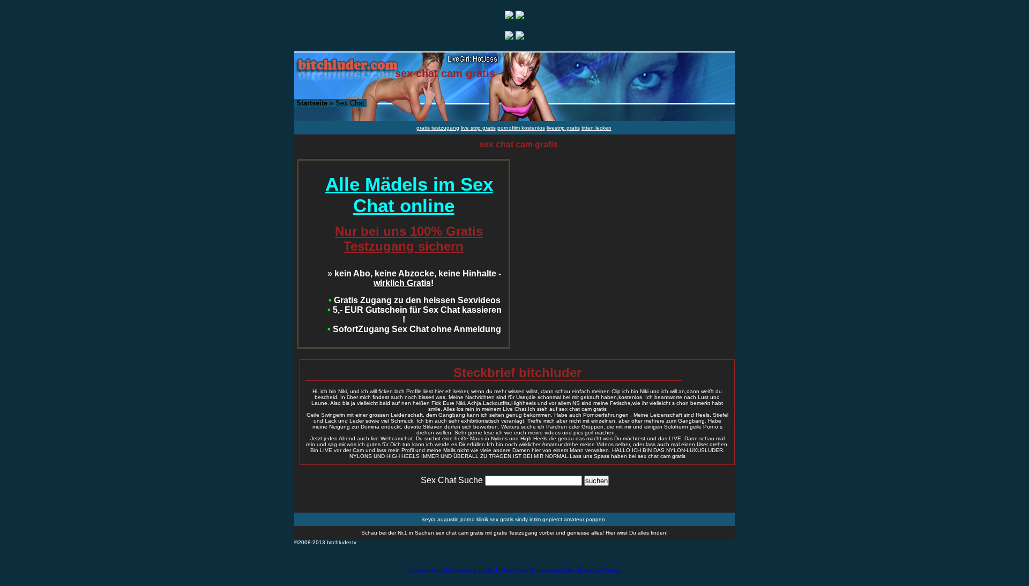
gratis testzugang (437, 128)
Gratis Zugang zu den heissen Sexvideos (415, 300)
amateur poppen (584, 519)
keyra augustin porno (448, 519)
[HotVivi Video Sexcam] (520, 16)
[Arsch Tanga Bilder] (509, 36)
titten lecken (596, 128)
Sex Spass (607, 570)
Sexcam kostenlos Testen (561, 570)
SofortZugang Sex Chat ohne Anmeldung (414, 329)
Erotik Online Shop (503, 570)
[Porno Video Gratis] (520, 36)
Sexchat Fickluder (454, 570)
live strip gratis (478, 128)
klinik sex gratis (494, 519)
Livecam (419, 570)
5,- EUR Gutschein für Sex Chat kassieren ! (414, 314)
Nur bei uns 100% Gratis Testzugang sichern (409, 238)
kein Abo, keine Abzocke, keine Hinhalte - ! (414, 278)
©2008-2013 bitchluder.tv (325, 542)
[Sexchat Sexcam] (509, 16)
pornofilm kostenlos (521, 128)
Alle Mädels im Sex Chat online (409, 195)
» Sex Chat (330, 103)
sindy (521, 519)
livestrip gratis (563, 128)
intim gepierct (546, 519)
